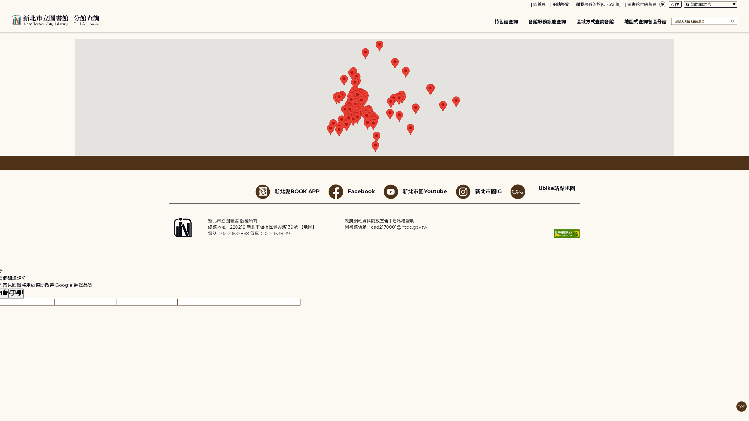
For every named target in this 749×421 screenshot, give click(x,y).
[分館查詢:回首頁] (55, 19)
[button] (344, 80)
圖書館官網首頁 (642, 4)
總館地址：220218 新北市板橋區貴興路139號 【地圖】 (262, 227)
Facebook (361, 191)
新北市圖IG (488, 191)
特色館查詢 (506, 22)
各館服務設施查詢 (547, 22)
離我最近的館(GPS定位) (598, 4)
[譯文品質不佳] (16, 294)
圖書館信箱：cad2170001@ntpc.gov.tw (386, 227)
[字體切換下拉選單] (675, 4)
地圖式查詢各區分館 (645, 22)
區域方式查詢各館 (595, 22)
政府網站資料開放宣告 (367, 221)
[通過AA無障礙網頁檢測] (567, 233)
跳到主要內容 (14, 4)
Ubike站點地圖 (557, 188)
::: (2, 4)
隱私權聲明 (403, 221)
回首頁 (539, 4)
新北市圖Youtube (425, 191)
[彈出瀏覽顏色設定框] (662, 4)
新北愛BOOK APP (297, 191)
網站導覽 (561, 4)
